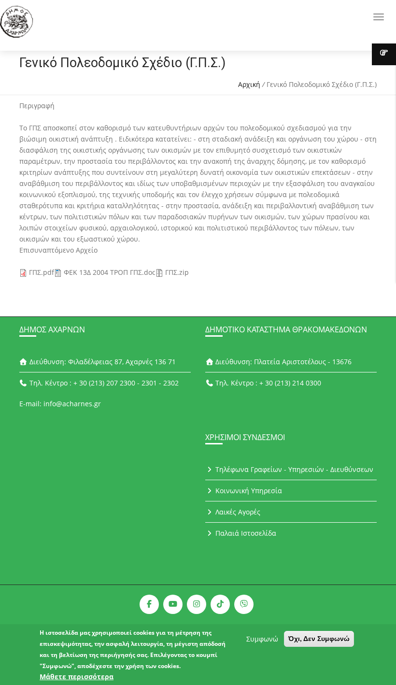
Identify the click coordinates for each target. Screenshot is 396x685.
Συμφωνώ (262, 638)
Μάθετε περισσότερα (76, 676)
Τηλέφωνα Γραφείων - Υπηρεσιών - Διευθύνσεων (293, 469)
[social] (149, 604)
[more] (384, 54)
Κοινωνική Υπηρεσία (247, 490)
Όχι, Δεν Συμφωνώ (319, 638)
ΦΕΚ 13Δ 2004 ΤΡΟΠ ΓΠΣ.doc (110, 272)
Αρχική (249, 84)
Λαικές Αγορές (236, 511)
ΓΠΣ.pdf (41, 272)
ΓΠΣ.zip (177, 272)
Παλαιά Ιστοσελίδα (244, 533)
